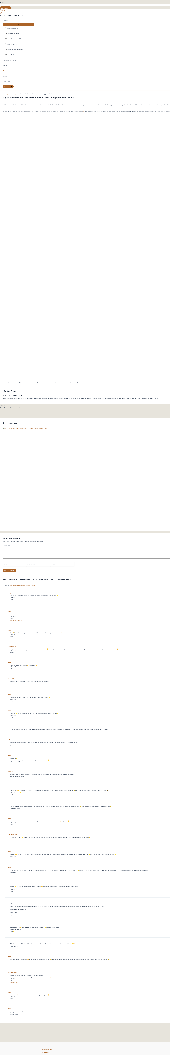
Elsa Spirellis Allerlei (13, 834)
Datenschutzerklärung (47, 1049)
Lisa (9, 941)
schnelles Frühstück (11, 44)
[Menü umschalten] (18, 24)
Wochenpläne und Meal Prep (9, 60)
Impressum (44, 1046)
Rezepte (5, 20)
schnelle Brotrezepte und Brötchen (15, 38)
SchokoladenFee (12, 646)
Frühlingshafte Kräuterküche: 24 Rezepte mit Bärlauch (23, 585)
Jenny (9, 592)
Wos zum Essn (11, 803)
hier (84, 111)
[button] (0, 1)
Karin (9, 726)
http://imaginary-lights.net (16, 620)
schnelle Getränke (11, 54)
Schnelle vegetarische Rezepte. (12, 16)
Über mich (5, 65)
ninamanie (10, 771)
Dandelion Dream (12, 972)
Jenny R (10, 611)
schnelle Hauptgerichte (12, 28)
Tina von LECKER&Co (13, 901)
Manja (9, 867)
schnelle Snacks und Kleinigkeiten (15, 49)
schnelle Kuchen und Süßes (13, 33)
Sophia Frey (11, 678)
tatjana (9, 1008)
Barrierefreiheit (45, 1052)
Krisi (9, 739)
